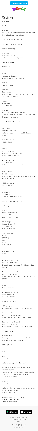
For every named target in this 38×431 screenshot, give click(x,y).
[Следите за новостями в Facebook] (16, 425)
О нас (12, 417)
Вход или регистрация (19, 3)
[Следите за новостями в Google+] (25, 425)
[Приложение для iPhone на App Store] (26, 412)
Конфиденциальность (21, 417)
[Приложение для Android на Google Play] (12, 412)
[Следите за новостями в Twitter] (19, 425)
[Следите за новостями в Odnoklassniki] (22, 425)
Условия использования (19, 419)
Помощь (19, 421)
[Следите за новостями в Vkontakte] (13, 425)
